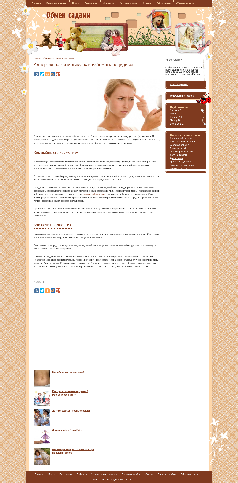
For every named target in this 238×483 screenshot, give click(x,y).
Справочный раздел (181, 138)
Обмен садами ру (68, 15)
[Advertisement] (65, 105)
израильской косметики (94, 194)
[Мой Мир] (53, 74)
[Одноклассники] (47, 74)
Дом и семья (176, 158)
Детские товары (178, 155)
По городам (91, 3)
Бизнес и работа (179, 168)
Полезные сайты (167, 474)
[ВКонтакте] (36, 74)
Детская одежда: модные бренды (71, 410)
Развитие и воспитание (182, 141)
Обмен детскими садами (118, 479)
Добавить (108, 3)
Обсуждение (164, 3)
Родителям (48, 58)
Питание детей (178, 148)
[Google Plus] (58, 74)
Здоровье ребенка (179, 145)
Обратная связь (185, 3)
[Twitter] (42, 74)
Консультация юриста (182, 96)
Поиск (75, 3)
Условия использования (104, 474)
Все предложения (56, 3)
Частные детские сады (182, 165)
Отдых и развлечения (181, 151)
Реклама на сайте (131, 474)
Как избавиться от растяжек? (68, 372)
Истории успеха (128, 3)
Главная (36, 3)
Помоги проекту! (179, 84)
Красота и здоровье (65, 58)
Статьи (147, 3)
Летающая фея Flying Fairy (67, 430)
